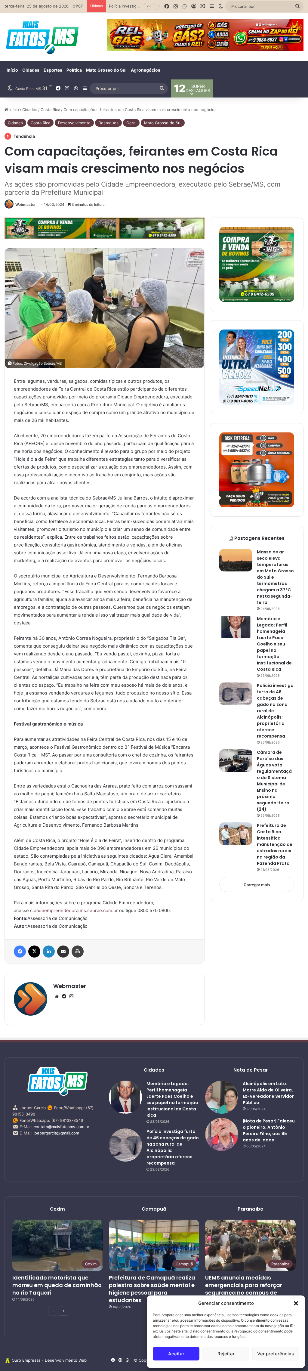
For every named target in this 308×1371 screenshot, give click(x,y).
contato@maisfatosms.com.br (61, 1126)
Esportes (53, 70)
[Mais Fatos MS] (42, 37)
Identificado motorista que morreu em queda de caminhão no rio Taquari (57, 1285)
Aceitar (176, 1354)
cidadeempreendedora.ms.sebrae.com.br (74, 910)
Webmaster (25, 204)
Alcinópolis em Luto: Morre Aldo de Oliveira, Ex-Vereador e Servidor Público (268, 1093)
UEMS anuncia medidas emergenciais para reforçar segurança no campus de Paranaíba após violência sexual (243, 1293)
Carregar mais (257, 884)
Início (12, 70)
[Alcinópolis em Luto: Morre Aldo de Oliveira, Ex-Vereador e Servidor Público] (221, 1097)
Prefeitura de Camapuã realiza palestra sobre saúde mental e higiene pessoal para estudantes (152, 1289)
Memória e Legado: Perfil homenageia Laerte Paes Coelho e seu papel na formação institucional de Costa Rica (274, 644)
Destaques (108, 122)
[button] (296, 1303)
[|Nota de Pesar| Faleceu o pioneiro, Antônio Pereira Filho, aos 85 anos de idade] (221, 1134)
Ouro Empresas (26, 1360)
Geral (131, 122)
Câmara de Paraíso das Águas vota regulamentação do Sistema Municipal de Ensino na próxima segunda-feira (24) (274, 780)
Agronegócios (145, 70)
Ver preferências (275, 1354)
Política (74, 70)
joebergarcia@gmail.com (56, 1133)
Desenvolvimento (74, 122)
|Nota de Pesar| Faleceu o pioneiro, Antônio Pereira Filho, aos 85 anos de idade (269, 1130)
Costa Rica (50, 109)
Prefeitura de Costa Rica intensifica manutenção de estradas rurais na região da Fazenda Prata (274, 844)
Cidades (30, 70)
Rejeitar (226, 1354)
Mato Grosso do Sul (106, 70)
